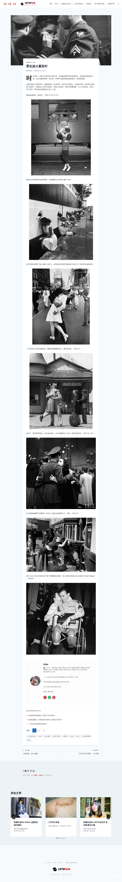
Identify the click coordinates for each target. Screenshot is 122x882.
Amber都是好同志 (22, 829)
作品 (40, 736)
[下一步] (108, 817)
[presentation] (26, 807)
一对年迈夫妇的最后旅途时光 (37, 724)
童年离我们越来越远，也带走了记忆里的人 (41, 715)
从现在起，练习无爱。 (31, 752)
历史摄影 (47, 736)
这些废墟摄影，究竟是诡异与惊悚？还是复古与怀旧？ (45, 720)
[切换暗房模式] (117, 877)
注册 (40, 775)
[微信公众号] (49, 697)
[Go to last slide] (13, 817)
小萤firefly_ (55, 826)
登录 (35, 775)
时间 (72, 736)
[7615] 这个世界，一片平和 (89, 752)
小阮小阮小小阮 (91, 829)
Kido (30, 70)
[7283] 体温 (54, 822)
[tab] (57, 838)
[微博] (45, 697)
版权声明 (111, 4)
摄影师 (65, 736)
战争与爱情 (56, 736)
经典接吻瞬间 (86, 736)
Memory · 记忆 (30, 62)
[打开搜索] (118, 3)
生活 (77, 736)
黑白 (29, 740)
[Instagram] (53, 697)
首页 (51, 4)
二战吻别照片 (31, 736)
